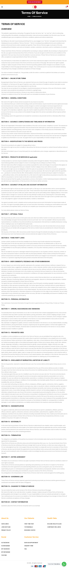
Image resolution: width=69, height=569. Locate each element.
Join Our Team (5, 527)
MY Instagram (5, 552)
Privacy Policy (6, 530)
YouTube (4, 555)
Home (28, 16)
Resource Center (29, 530)
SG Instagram (5, 545)
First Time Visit (29, 524)
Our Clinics (5, 524)
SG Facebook (5, 542)
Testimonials (28, 527)
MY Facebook (5, 549)
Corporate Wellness (54, 527)
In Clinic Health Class (54, 524)
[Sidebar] (2, 173)
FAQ (25, 549)
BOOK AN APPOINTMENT (34, 2)
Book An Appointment (31, 542)
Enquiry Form (28, 545)
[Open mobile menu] (2, 7)
